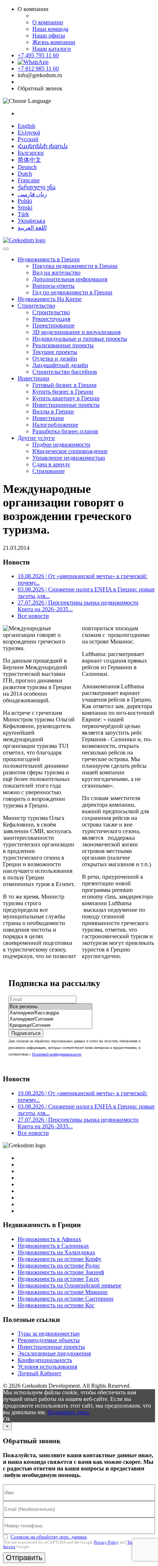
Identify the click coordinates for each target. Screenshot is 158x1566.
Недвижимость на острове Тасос (59, 1279)
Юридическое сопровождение (70, 451)
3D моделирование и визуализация (76, 332)
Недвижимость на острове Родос (59, 1265)
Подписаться (25, 1033)
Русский (28, 139)
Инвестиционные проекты (66, 405)
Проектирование (53, 325)
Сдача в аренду (51, 464)
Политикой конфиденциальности (56, 1054)
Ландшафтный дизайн (60, 365)
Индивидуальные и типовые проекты (79, 339)
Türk (23, 214)
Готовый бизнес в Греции (64, 385)
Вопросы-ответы (53, 286)
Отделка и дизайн (54, 358)
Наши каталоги (51, 49)
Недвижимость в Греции (49, 259)
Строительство (36, 305)
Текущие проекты (54, 352)
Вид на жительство (56, 272)
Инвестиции (33, 378)
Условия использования (47, 1366)
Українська (31, 221)
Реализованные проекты (63, 345)
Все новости (33, 616)
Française (29, 180)
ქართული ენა (36, 187)
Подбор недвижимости (61, 444)
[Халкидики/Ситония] (50, 1019)
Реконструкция (51, 319)
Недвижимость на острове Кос (56, 1305)
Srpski (25, 207)
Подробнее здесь (68, 1412)
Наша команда (50, 29)
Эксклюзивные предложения (54, 1353)
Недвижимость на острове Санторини (66, 1299)
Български (31, 153)
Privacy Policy (106, 1542)
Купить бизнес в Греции (62, 391)
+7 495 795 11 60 (38, 55)
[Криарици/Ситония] (50, 1025)
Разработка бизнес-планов (65, 431)
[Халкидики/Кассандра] (50, 1013)
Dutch (25, 174)
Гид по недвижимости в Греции (72, 292)
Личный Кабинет (39, 1373)
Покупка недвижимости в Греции (75, 266)
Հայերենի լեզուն (43, 146)
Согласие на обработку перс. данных (49, 1537)
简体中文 (29, 160)
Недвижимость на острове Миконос (63, 1292)
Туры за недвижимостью (49, 1333)
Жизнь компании (53, 42)
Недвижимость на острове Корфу (59, 1259)
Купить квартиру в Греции (66, 398)
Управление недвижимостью (68, 458)
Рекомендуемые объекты (49, 1340)
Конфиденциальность (45, 1360)
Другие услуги (36, 438)
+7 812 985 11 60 (38, 68)
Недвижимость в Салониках (53, 1246)
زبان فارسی (32, 194)
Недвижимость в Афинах (49, 1239)
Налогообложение (55, 425)
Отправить (24, 1558)
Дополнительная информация (69, 279)
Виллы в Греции (53, 411)
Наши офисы (48, 35)
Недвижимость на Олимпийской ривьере (69, 1285)
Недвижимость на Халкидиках (56, 1252)
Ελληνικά (29, 132)
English (26, 126)
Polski (25, 201)
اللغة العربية (32, 228)
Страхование (48, 471)
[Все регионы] (50, 1007)
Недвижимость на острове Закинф (61, 1272)
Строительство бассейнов (64, 372)
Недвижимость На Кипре (50, 299)
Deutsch (27, 167)
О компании (47, 22)
